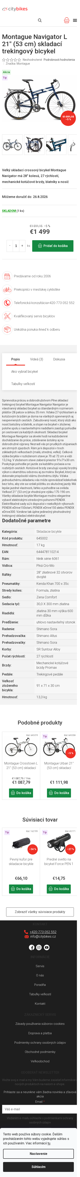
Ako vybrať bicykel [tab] (24, 372)
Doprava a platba (40, 1033)
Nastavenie (38, 1154)
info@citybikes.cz (43, 936)
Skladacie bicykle (49, 532)
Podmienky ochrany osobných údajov (40, 1042)
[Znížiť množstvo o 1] (10, 246)
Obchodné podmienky (40, 1052)
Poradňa (40, 985)
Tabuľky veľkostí (40, 994)
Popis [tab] (15, 359)
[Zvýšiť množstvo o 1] (22, 246)
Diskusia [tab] (59, 359)
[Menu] (75, 20)
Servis (40, 966)
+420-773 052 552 (43, 932)
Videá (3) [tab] (36, 359)
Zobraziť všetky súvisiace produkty (40, 912)
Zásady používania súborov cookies (40, 1024)
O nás (40, 975)
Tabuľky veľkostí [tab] (23, 384)
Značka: (18, 63)
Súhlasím (39, 1167)
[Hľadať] (40, 20)
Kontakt (40, 1004)
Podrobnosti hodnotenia (59, 59)
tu (49, 1143)
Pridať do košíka (55, 246)
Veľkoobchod (40, 1061)
